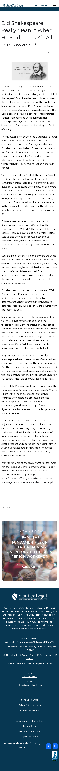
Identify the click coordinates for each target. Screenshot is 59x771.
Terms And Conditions (29, 731)
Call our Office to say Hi (29, 705)
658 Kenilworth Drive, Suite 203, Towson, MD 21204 (29, 642)
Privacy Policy (29, 726)
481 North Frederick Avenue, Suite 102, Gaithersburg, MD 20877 (29, 657)
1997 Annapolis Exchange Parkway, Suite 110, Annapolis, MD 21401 (29, 649)
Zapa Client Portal (29, 737)
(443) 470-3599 (29, 676)
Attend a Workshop (29, 710)
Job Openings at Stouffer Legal (30, 721)
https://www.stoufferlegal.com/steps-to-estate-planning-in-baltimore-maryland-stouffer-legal (27, 480)
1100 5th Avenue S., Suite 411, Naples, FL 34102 (29, 663)
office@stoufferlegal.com (29, 685)
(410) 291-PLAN (41, 5)
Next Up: (6, 507)
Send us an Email (29, 700)
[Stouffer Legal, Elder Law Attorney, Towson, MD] (55, 756)
